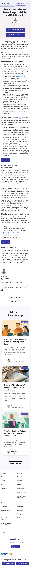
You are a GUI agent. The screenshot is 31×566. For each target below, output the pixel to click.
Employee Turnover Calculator (6, 524)
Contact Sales (14, 546)
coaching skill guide (20, 53)
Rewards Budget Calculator (5, 518)
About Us (3, 476)
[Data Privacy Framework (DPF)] (8, 554)
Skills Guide (4, 532)
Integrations (20, 488)
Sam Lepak (15, 360)
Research (3, 528)
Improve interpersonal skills (11, 232)
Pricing (19, 514)
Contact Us (4, 488)
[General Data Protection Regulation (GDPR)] (5, 554)
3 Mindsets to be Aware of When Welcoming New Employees (15, 341)
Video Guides (4, 514)
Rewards (19, 480)
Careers (3, 480)
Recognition (20, 476)
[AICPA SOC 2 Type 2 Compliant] (2, 554)
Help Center (4, 506)
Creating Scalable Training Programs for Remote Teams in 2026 (15, 433)
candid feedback (6, 174)
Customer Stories (5, 510)
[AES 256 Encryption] (11, 554)
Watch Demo (20, 506)
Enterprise (20, 510)
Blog (2, 484)
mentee (16, 117)
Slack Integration (21, 492)
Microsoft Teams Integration (21, 497)
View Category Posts (15, 463)
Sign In (3, 492)
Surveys (19, 484)
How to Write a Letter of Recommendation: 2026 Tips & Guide (14, 387)
